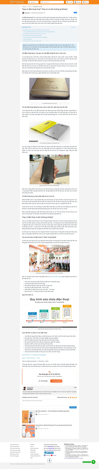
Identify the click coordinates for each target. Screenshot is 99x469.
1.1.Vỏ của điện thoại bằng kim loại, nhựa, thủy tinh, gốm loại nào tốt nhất (38, 31)
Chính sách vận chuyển (15, 450)
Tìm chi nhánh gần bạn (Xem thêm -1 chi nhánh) (73, 458)
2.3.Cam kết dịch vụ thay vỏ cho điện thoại (32, 41)
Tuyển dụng (32, 450)
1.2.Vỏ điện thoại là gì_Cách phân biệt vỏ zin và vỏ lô (34, 33)
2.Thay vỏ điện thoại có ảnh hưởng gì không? (31, 35)
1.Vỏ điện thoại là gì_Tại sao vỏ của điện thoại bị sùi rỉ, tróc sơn (35, 29)
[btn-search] (42, 2)
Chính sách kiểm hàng (15, 448)
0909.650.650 (50, 446)
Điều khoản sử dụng (14, 454)
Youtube (54, 455)
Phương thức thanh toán (15, 452)
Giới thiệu (32, 444)
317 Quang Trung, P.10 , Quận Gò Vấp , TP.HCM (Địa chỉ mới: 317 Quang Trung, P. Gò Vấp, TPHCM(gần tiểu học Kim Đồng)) (76, 452)
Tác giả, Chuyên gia (34, 454)
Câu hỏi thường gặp (14, 455)
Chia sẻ (75, 12)
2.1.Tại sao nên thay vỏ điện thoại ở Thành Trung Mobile (35, 37)
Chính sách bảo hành (14, 446)
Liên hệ (31, 446)
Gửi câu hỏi (73, 407)
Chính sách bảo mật (14, 444)
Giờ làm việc (33, 452)
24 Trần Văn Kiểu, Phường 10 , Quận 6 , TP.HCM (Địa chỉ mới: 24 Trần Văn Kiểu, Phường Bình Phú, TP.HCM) (76, 446)
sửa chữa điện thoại (55, 276)
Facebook (48, 455)
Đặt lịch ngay (57, 381)
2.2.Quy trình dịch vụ (27, 39)
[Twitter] (75, 387)
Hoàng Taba (27, 12)
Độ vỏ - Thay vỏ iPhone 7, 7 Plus (31, 358)
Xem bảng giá (44, 381)
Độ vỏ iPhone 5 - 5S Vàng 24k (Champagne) (34, 355)
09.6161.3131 (51, 450)
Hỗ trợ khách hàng (34, 448)
